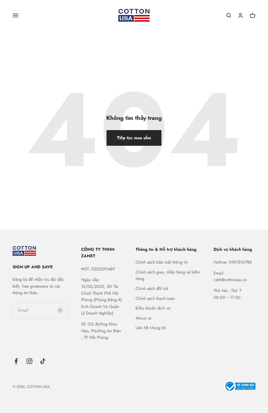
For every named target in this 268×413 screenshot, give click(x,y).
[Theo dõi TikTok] (42, 361)
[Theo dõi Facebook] (16, 361)
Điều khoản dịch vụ (153, 308)
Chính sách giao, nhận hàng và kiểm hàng (168, 275)
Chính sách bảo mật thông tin (162, 262)
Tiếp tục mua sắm (134, 138)
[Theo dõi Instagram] (29, 361)
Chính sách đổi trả (152, 289)
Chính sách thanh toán (155, 298)
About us (143, 318)
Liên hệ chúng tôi (151, 328)
